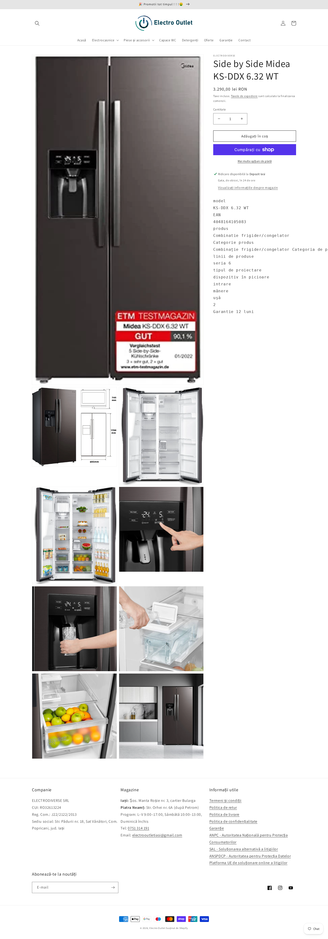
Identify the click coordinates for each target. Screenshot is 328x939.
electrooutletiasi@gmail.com (157, 835)
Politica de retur (223, 807)
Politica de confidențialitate (233, 821)
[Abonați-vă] (113, 887)
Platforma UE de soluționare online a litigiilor (248, 862)
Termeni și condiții (225, 800)
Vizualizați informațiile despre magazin (248, 187)
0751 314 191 (138, 828)
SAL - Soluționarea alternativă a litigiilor (243, 849)
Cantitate (219, 109)
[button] (37, 23)
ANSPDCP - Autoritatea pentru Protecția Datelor (250, 856)
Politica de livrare (224, 814)
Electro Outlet (157, 928)
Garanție (216, 828)
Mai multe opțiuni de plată (255, 161)
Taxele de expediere (244, 96)
